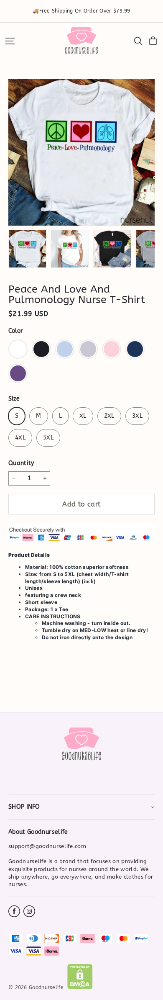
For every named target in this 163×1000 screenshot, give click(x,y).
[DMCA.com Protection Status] (80, 987)
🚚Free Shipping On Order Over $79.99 (81, 11)
